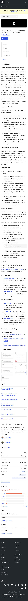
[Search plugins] (16, 16)
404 (20, 474)
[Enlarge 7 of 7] (24, 372)
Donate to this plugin (6, 533)
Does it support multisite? (8, 414)
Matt (3, 569)
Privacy (3, 550)
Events (16, 557)
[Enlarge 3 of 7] (11, 370)
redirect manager (16, 477)
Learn (2, 555)
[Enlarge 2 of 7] (11, 362)
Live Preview (13, 38)
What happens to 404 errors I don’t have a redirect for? (9, 394)
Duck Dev (7, 447)
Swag (17, 562)
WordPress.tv (5, 562)
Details (5, 44)
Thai (6, 581)
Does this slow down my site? (9, 399)
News (2, 545)
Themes (17, 545)
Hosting (3, 547)
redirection (23, 477)
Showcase (17, 542)
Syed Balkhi (6, 35)
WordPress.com (6, 567)
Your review (4, 506)
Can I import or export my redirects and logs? (7, 404)
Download (4, 38)
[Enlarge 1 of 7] (11, 353)
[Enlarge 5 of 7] (24, 353)
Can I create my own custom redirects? (7, 389)
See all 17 (24, 471)
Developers (4, 560)
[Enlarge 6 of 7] (24, 366)
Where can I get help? (7, 419)
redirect (24, 474)
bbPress (4, 572)
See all (25, 506)
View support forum (6, 520)
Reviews (5, 48)
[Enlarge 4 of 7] (11, 376)
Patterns (17, 550)
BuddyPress (5, 574)
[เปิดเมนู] (25, 2)
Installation (6, 51)
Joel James (7, 442)
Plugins (16, 547)
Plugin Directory (5, 6)
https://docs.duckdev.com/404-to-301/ (14, 334)
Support (5, 59)
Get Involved (18, 555)
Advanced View (5, 482)
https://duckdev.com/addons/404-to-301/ (12, 269)
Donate (17, 560)
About (3, 542)
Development (6, 55)
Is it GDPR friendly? (6, 409)
